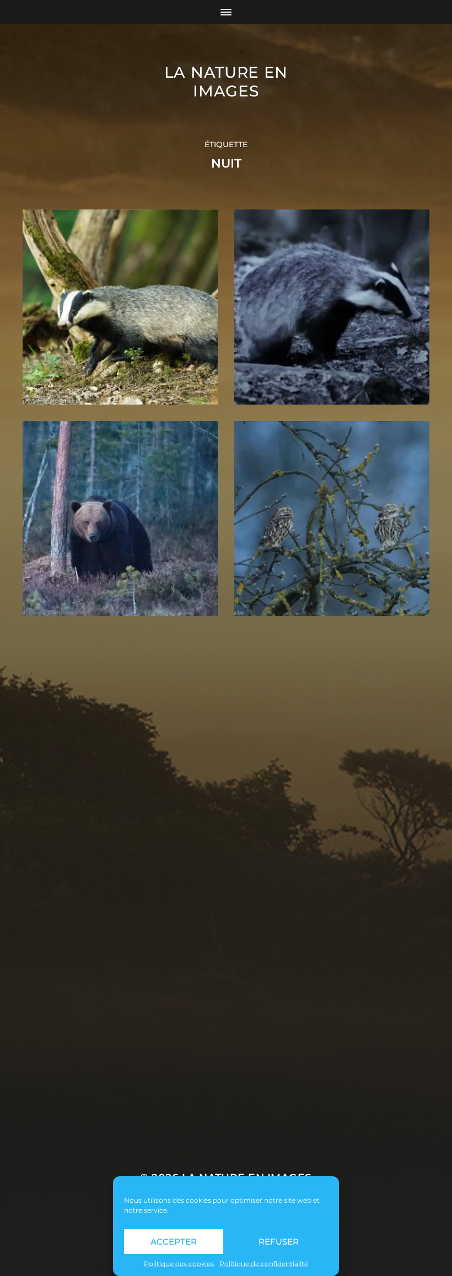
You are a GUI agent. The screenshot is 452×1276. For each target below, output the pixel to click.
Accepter (173, 1241)
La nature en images (226, 81)
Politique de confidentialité (263, 1263)
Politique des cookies (179, 1263)
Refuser (279, 1241)
